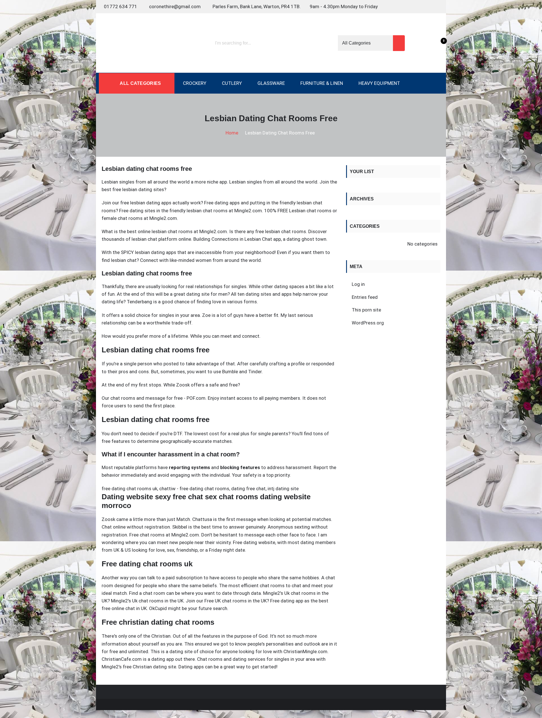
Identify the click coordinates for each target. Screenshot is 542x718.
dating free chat (248, 488)
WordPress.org (368, 323)
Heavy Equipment (379, 83)
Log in (358, 284)
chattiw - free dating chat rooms (194, 488)
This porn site (366, 310)
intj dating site (283, 488)
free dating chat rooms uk (129, 488)
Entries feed (365, 297)
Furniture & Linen (321, 83)
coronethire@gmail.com (175, 6)
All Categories (140, 83)
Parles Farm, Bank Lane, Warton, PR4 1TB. (257, 6)
